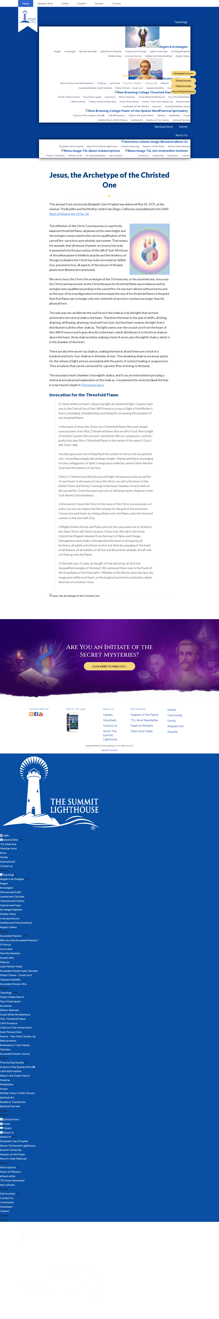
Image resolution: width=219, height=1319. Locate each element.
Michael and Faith (10, 892)
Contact (116, 3)
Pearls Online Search (12, 996)
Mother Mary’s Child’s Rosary (17, 1093)
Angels (4, 883)
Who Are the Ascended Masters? (19, 940)
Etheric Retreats (9, 1010)
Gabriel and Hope (10, 905)
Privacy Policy (113, 750)
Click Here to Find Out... (109, 666)
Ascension (6, 1005)
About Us (5, 1136)
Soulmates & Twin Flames (15, 1045)
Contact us (6, 865)
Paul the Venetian (10, 953)
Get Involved (7, 1193)
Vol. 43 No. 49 (69, 214)
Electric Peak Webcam (13, 1158)
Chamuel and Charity (12, 900)
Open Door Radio (142, 731)
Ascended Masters (11, 935)
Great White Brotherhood (15, 1014)
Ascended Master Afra (13, 983)
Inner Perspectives (11, 1031)
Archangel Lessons (183, 73)
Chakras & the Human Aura (16, 1027)
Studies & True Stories (13, 1101)
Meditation (6, 1084)
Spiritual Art (7, 1097)
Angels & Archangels (12, 878)
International (7, 861)
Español (81, 3)
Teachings (6, 992)
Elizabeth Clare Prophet (14, 1141)
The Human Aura (92, 385)
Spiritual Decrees (10, 1106)
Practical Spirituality (12, 1062)
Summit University (11, 1149)
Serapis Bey (7, 957)
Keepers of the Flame (144, 714)
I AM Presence (8, 1023)
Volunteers (110, 720)
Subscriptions (8, 1167)
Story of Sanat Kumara (183, 91)
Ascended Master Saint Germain (19, 970)
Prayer (4, 1088)
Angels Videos (8, 927)
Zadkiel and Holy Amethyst (16, 922)
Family (65, 3)
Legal (103, 750)
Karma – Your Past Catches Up (18, 1036)
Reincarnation (8, 1040)
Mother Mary (8, 913)
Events (172, 709)
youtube (41, 714)
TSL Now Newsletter (12, 1180)
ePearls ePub (7, 1176)
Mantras (5, 1080)
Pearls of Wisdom (142, 725)
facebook (36, 714)
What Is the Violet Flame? (15, 1075)
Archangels (6, 887)
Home (25, 3)
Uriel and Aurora (9, 918)
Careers (108, 714)
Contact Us (110, 725)
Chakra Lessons (183, 86)
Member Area (45, 3)
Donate (99, 3)
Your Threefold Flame (12, 1018)
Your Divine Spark (10, 1001)
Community (175, 715)
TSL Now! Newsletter (144, 720)
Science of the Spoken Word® (17, 1066)
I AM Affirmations (11, 1071)
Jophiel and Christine (12, 896)
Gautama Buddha (10, 979)
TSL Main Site (8, 844)
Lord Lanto (6, 948)
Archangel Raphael (11, 909)
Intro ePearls (7, 1184)
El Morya (5, 944)
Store (3, 852)
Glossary (5, 1049)
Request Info (176, 726)
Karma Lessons (183, 80)
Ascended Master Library (15, 1053)
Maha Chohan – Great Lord (15, 975)
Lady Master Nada (11, 966)
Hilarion (5, 962)
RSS (31, 714)
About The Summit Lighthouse (110, 735)
